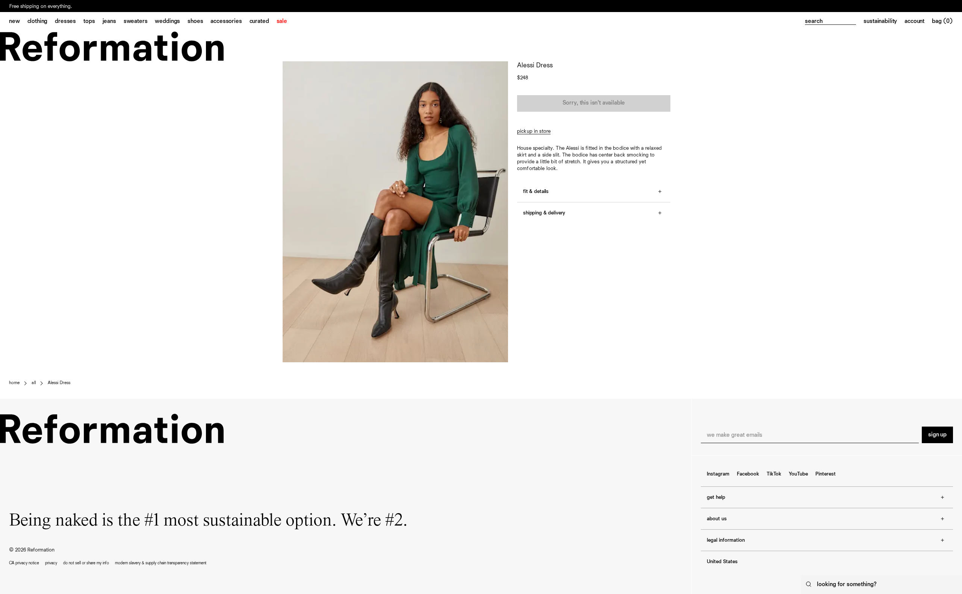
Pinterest (825, 474)
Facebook (748, 474)
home (14, 383)
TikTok (774, 474)
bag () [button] (942, 21)
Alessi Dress (59, 383)
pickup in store (534, 131)
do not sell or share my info (86, 563)
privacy (51, 563)
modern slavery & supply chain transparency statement (160, 563)
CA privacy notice (24, 563)
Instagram (718, 474)
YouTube (798, 474)
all (33, 383)
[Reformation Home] (481, 46)
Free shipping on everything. (40, 6)
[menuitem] (18, 21)
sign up (937, 435)
